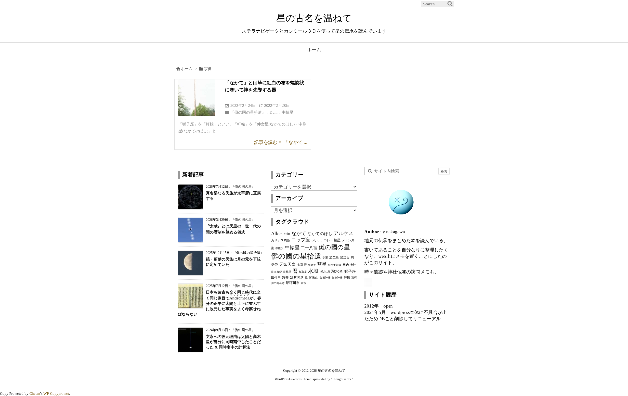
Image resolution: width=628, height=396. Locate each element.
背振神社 (325, 277)
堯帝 (274, 265)
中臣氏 (279, 248)
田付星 (276, 277)
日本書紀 (276, 272)
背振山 (313, 277)
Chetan (34, 393)
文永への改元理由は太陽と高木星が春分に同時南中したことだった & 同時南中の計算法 (233, 341)
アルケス (343, 233)
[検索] (450, 4)
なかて (298, 233)
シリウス (316, 240)
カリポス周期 (280, 240)
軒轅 (347, 277)
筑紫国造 (297, 277)
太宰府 (302, 265)
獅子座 (350, 271)
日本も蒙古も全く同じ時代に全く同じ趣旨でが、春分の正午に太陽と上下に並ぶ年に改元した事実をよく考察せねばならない (219, 303)
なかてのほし (319, 233)
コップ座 (300, 239)
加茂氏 (345, 257)
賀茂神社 (337, 277)
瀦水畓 (337, 271)
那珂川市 (293, 283)
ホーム (187, 69)
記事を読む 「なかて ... (280, 142)
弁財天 (312, 265)
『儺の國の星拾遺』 (248, 112)
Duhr (274, 112)
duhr (287, 234)
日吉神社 (349, 265)
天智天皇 (287, 264)
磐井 (285, 277)
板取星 (303, 272)
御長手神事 (334, 265)
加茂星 (334, 257)
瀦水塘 (325, 271)
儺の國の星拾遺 (296, 256)
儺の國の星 (334, 247)
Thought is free (342, 379)
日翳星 (287, 272)
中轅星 (287, 112)
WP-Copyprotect (56, 393)
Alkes (277, 233)
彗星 (322, 264)
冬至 (325, 257)
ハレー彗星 (331, 240)
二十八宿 (309, 247)
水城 (313, 271)
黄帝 (303, 283)
